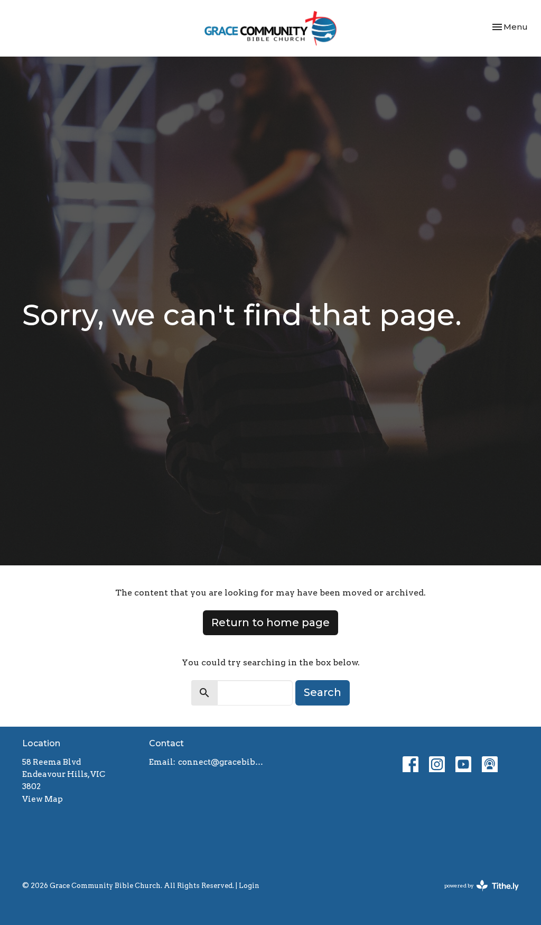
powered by (476, 894)
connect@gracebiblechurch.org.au (221, 762)
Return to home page (270, 622)
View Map (42, 799)
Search (322, 692)
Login (249, 886)
